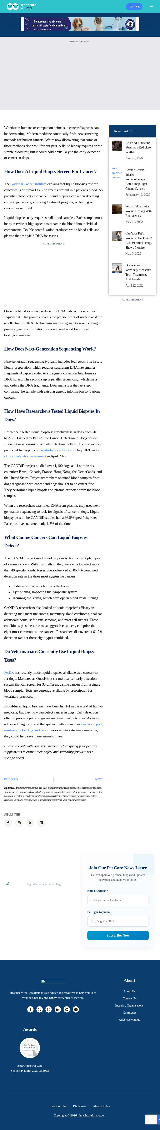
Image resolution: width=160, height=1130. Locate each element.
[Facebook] (30, 1009)
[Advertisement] (80, 73)
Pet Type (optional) (99, 912)
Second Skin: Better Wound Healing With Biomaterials (138, 211)
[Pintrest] (67, 1009)
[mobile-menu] (150, 6)
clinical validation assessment (25, 456)
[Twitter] (39, 1009)
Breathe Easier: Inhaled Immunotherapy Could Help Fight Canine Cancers (136, 179)
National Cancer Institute (28, 184)
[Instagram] (48, 1009)
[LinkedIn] (58, 1009)
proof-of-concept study (55, 450)
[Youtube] (76, 1009)
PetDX (9, 672)
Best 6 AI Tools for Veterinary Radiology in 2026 (138, 147)
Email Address (97, 890)
